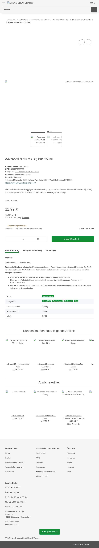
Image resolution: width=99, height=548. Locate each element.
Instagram (71, 458)
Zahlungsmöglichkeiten (14, 462)
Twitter (69, 462)
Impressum (40, 467)
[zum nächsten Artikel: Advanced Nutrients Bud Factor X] (91, 27)
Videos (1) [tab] (51, 250)
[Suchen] (94, 9)
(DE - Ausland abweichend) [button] (32, 228)
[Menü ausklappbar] (3, 2)
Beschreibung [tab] (12, 250)
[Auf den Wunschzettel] (88, 42)
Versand (25, 218)
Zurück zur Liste (13, 20)
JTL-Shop (85, 545)
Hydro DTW (47, 301)
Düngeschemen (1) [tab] (32, 250)
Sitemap (39, 462)
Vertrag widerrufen (50, 532)
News (7, 453)
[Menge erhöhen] (44, 239)
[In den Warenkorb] (7, 35)
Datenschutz (41, 453)
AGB (38, 458)
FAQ (69, 472)
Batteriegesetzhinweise (45, 472)
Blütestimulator (48, 296)
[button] (76, 2)
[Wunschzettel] (81, 2)
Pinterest (70, 467)
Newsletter (9, 472)
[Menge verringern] (8, 239)
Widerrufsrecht (42, 476)
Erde (76, 301)
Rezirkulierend (58, 301)
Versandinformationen (14, 467)
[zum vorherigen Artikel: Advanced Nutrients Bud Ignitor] (85, 27)
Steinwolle (68, 301)
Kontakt (8, 458)
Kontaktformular (11, 524)
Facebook (71, 453)
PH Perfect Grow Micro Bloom (27, 172)
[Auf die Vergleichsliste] (82, 42)
